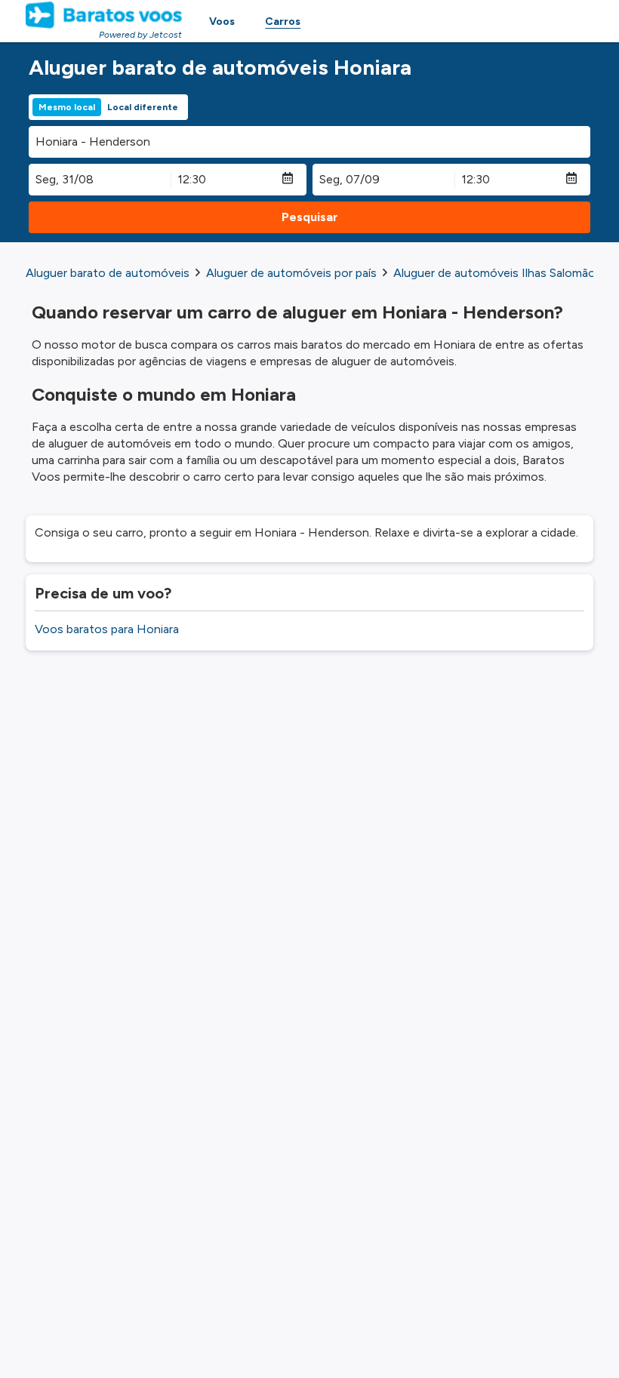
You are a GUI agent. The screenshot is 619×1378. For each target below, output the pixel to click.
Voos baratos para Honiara (107, 629)
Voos (222, 21)
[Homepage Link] (104, 15)
